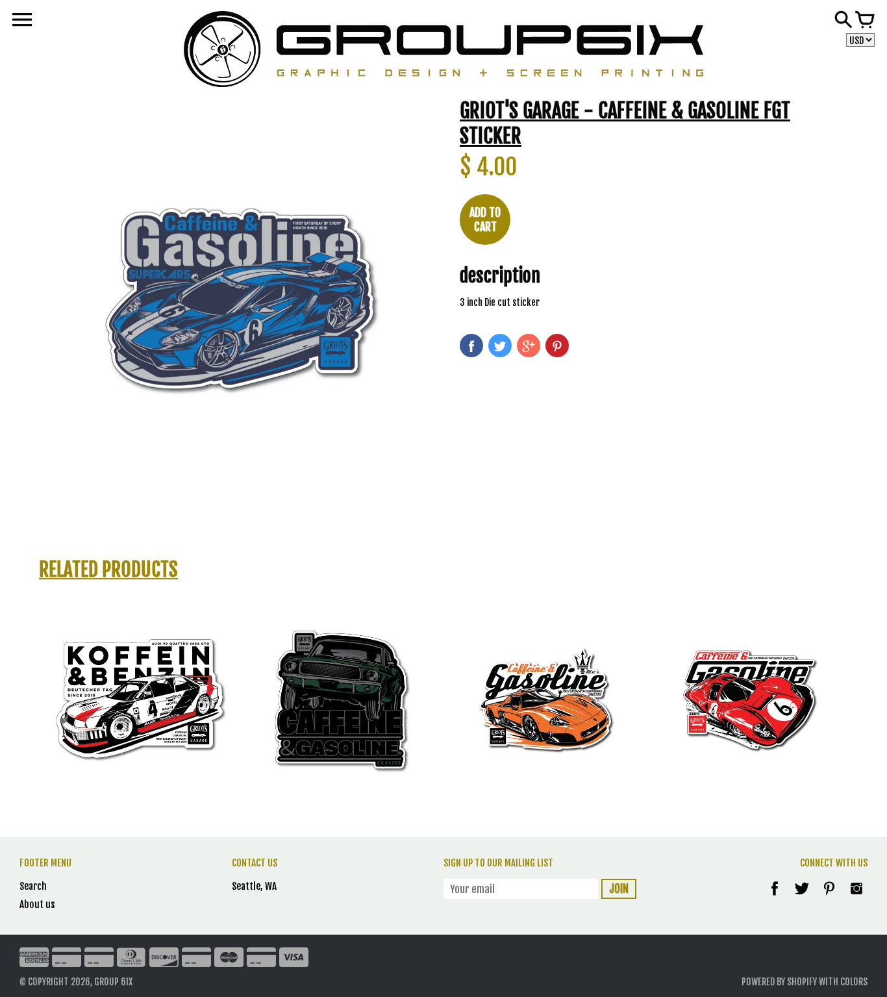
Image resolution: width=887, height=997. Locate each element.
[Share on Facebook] (471, 345)
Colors (854, 981)
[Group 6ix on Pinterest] (830, 897)
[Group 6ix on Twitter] (803, 897)
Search (33, 886)
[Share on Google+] (528, 345)
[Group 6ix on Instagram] (856, 897)
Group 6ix (113, 981)
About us (37, 904)
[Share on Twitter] (500, 345)
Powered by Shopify (779, 981)
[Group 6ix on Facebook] (775, 897)
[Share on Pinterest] (557, 345)
